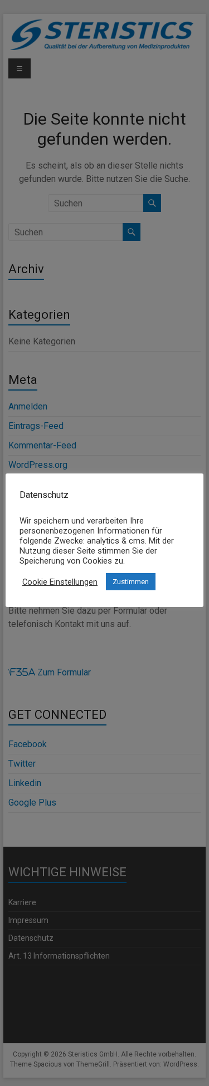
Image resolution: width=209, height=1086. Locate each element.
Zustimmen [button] (131, 581)
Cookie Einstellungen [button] (60, 582)
